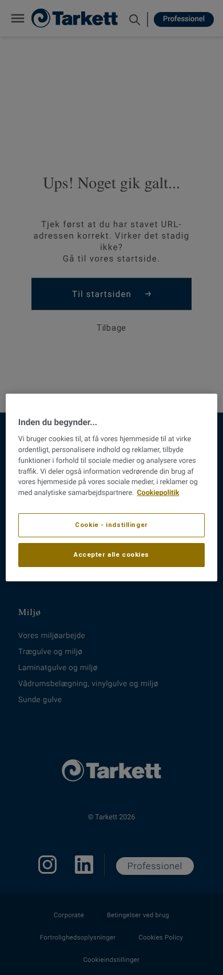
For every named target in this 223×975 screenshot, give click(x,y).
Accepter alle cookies (111, 554)
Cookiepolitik (158, 493)
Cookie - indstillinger (111, 525)
